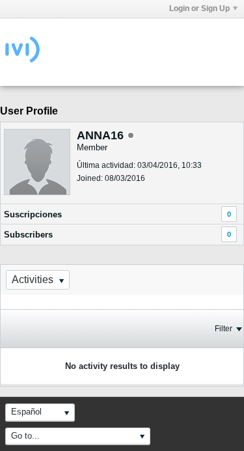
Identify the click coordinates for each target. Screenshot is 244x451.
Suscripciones (33, 214)
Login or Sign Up (199, 8)
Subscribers (28, 234)
